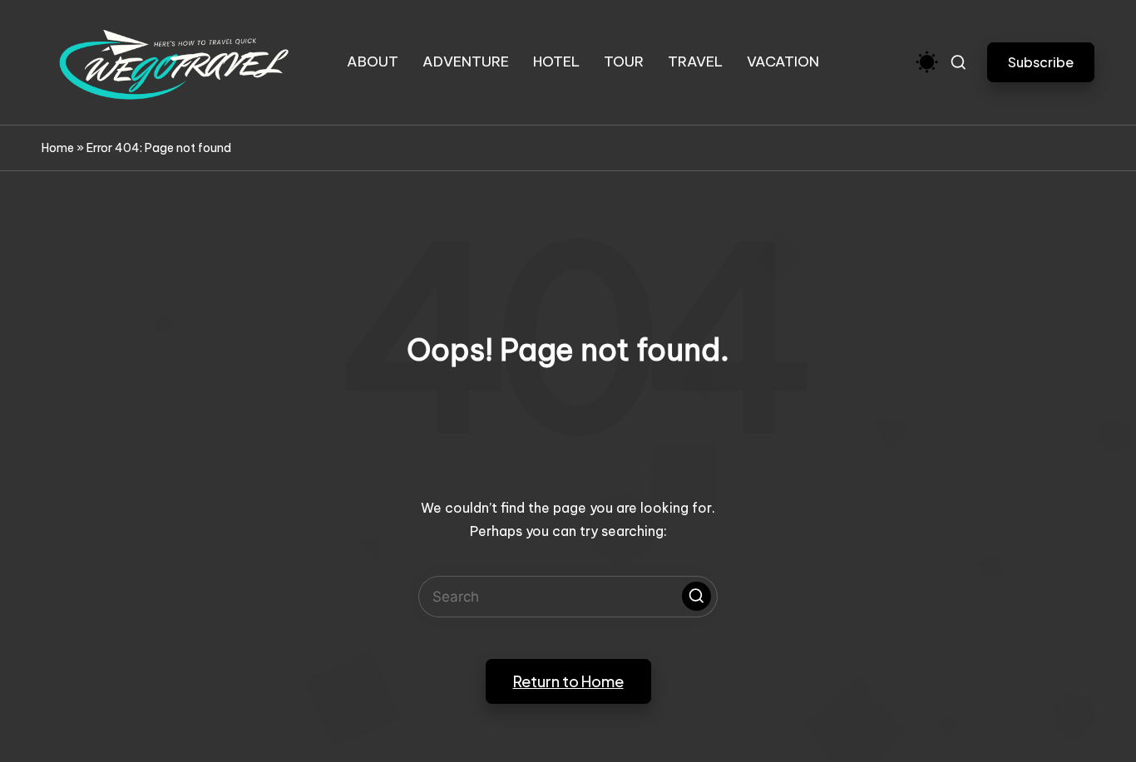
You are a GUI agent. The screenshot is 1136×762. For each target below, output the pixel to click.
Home (58, 147)
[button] (1040, 61)
